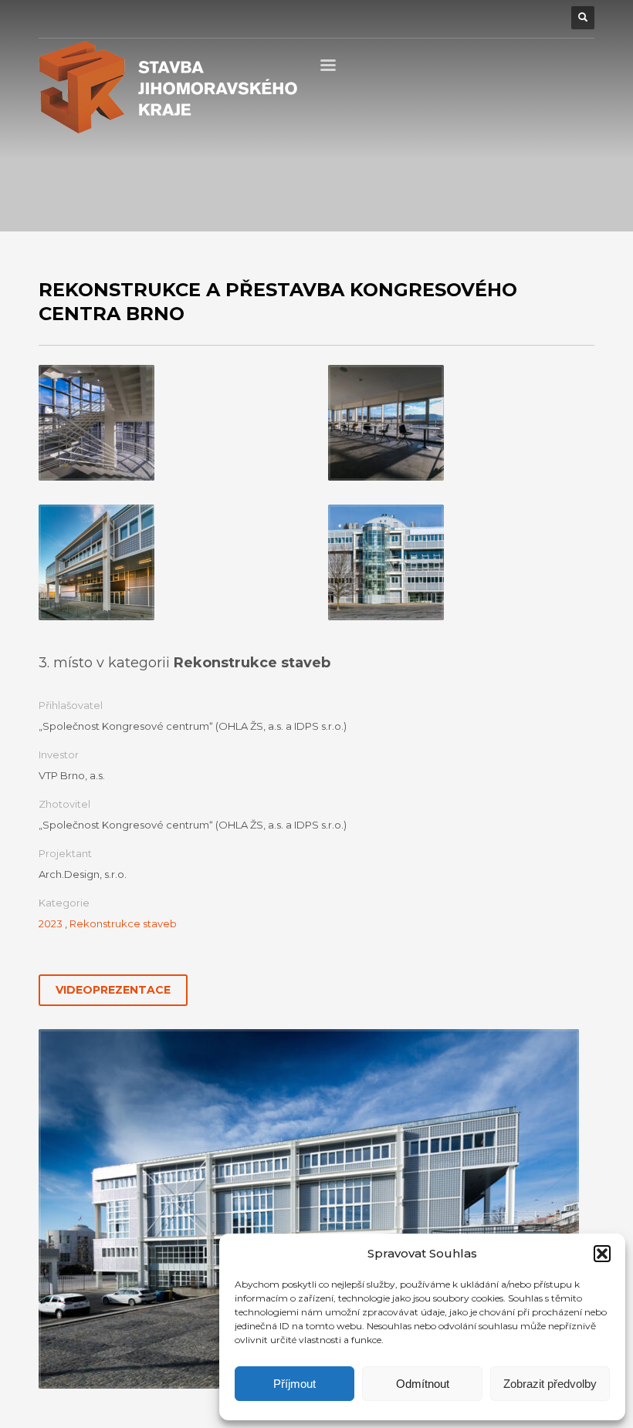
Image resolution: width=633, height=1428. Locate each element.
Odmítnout (422, 1383)
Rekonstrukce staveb (123, 923)
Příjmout (294, 1383)
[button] (602, 1253)
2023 (51, 923)
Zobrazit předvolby (550, 1383)
